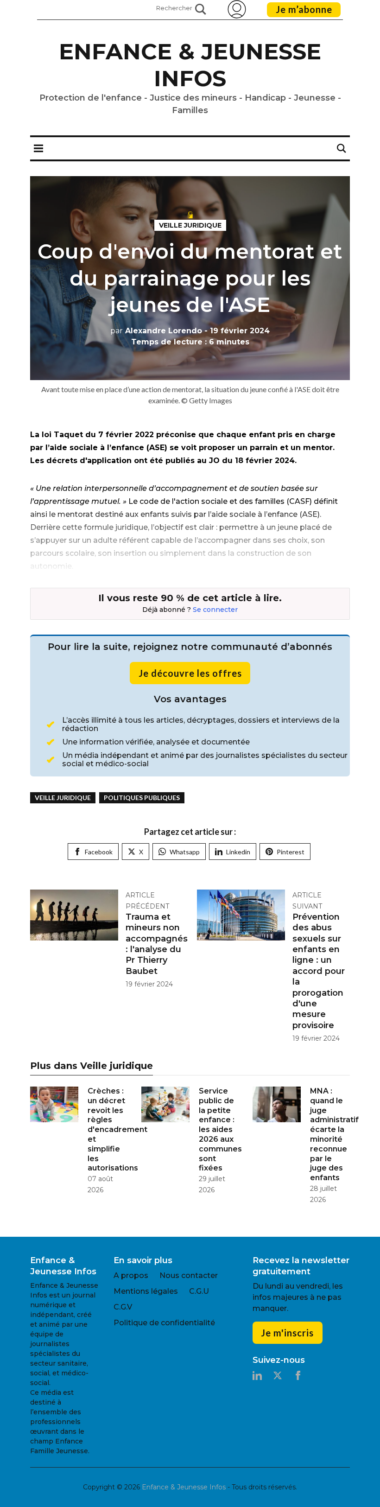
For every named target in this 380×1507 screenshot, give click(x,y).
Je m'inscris (287, 1332)
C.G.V (123, 1307)
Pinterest (290, 852)
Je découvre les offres (190, 673)
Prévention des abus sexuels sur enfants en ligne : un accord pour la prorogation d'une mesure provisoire (318, 971)
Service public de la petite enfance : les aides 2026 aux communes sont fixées (220, 1129)
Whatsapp (185, 852)
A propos (131, 1275)
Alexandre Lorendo (156, 330)
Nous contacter (188, 1275)
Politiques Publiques (142, 797)
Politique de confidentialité (164, 1322)
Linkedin (238, 852)
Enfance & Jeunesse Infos (190, 65)
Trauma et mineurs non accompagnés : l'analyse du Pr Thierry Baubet (157, 944)
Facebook (99, 852)
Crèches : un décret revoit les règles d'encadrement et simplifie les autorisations (117, 1129)
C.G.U (199, 1291)
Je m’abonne (304, 9)
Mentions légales (146, 1291)
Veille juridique (190, 225)
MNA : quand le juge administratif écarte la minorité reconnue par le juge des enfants (334, 1134)
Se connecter (215, 609)
